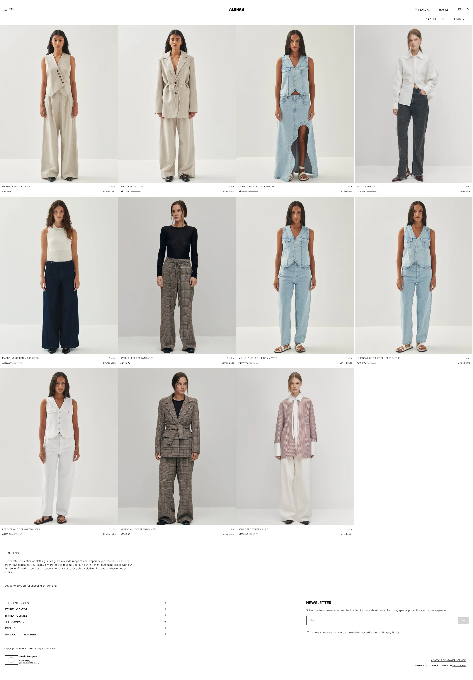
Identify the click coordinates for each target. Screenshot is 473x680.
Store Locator (16, 609)
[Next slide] (113, 107)
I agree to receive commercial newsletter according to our (355, 632)
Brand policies (15, 615)
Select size (108, 176)
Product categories (20, 634)
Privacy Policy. (391, 632)
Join (463, 620)
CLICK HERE (459, 665)
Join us (9, 628)
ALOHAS (29, 648)
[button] (10, 9)
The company (14, 621)
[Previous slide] (5, 107)
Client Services (16, 603)
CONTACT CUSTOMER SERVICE (448, 660)
